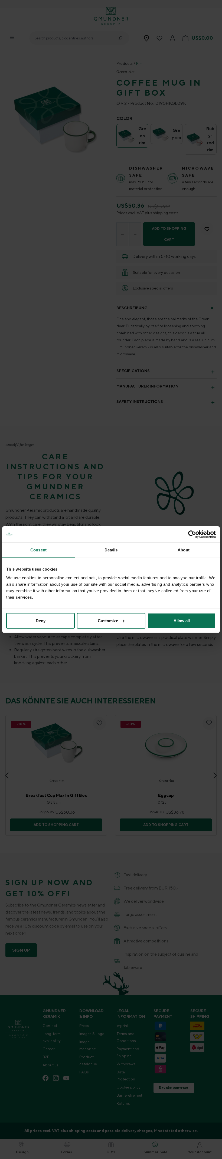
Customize (108, 620)
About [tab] (184, 550)
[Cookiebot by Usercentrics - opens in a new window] (192, 534)
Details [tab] (111, 550)
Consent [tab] (38, 550)
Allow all (182, 620)
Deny (40, 620)
